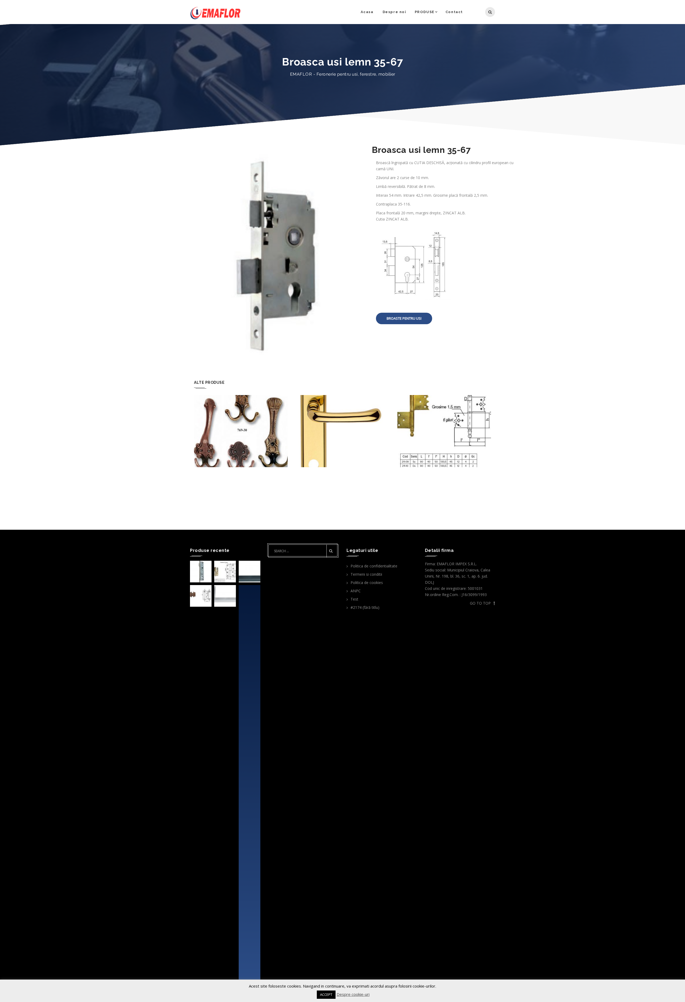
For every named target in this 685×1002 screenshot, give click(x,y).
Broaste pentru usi (404, 318)
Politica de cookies (367, 582)
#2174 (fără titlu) (365, 607)
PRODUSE (425, 12)
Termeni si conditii (366, 574)
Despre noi (394, 12)
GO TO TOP (480, 603)
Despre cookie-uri (353, 994)
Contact (454, 12)
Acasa (367, 12)
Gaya (342, 415)
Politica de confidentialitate (374, 565)
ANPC (356, 590)
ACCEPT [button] (326, 994)
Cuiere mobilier (240, 415)
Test (354, 599)
